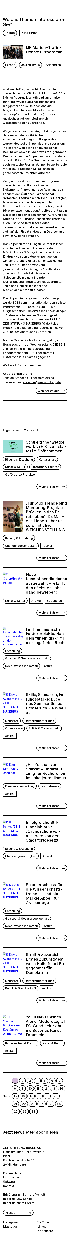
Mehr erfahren (49, 486)
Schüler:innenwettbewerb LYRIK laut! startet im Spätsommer (46, 446)
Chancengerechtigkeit (21, 545)
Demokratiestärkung (39, 720)
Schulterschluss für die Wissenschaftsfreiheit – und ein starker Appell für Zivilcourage (44, 893)
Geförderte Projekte (20, 474)
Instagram (10, 1222)
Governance (14, 728)
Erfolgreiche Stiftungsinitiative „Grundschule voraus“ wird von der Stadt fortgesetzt (43, 831)
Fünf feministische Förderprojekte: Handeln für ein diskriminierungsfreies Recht (46, 636)
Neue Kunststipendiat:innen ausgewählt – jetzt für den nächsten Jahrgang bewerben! (46, 583)
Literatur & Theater (45, 467)
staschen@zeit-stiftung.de (42, 382)
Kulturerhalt (47, 459)
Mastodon (10, 1226)
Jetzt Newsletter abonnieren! (31, 1132)
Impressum (11, 1177)
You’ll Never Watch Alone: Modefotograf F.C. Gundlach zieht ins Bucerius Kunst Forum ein (45, 1026)
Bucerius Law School (17, 1199)
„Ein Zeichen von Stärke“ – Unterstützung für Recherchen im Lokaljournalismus (46, 771)
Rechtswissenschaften (21, 666)
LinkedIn (43, 1226)
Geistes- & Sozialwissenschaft (27, 658)
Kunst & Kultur (15, 467)
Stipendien (53, 64)
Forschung (12, 651)
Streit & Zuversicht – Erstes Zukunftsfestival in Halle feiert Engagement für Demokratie (46, 963)
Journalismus (30, 64)
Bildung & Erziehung (19, 459)
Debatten (12, 720)
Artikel (47, 545)
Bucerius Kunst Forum (20, 1043)
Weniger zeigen (48, 390)
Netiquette (45, 1231)
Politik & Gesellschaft (44, 728)
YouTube (43, 1222)
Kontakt (8, 1186)
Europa (10, 64)
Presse (10, 1212)
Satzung (9, 1181)
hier (38, 365)
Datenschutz (11, 1173)
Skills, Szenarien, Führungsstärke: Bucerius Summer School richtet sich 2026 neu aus (46, 703)
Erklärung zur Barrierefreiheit (24, 1194)
